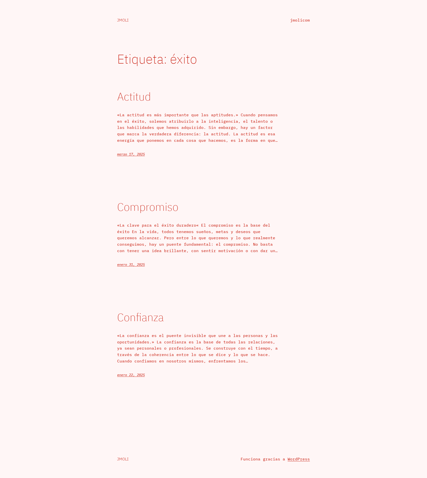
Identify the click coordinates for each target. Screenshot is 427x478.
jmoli (122, 20)
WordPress (299, 458)
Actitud (134, 96)
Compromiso (147, 207)
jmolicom (300, 20)
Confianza (140, 317)
